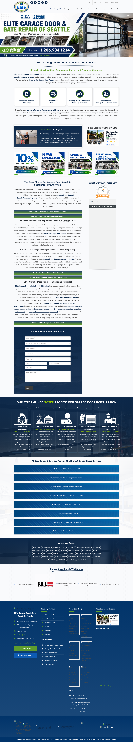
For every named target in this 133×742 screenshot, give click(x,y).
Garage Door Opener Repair (54, 649)
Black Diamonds (59, 547)
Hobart (37, 553)
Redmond (97, 556)
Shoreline (62, 559)
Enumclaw (87, 550)
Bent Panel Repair (51, 660)
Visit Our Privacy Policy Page (25, 643)
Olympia (31, 77)
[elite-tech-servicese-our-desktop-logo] (25, 608)
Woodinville (82, 559)
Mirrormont (61, 556)
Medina (37, 556)
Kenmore (46, 553)
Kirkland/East (49, 619)
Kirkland (56, 553)
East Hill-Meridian (74, 550)
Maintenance (49, 664)
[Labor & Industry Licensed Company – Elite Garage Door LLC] (44, 726)
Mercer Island (48, 556)
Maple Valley (96, 553)
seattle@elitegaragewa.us (26, 635)
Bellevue (47, 547)
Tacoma (23, 77)
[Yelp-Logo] (107, 724)
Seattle (17, 77)
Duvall (63, 550)
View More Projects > (107, 686)
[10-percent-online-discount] (26, 152)
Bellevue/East (49, 615)
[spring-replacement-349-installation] (80, 152)
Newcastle (72, 556)
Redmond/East (50, 623)
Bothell (70, 547)
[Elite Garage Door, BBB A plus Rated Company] (86, 723)
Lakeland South (83, 553)
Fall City (97, 550)
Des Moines (53, 550)
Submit (28, 388)
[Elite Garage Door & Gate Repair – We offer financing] (66, 726)
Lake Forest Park (68, 553)
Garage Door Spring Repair (54, 645)
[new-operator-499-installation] (53, 152)
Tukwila (71, 559)
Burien (95, 547)
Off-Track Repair (50, 656)
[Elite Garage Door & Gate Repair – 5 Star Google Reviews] (107, 614)
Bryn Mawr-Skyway (83, 547)
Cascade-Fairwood (38, 550)
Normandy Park (84, 556)
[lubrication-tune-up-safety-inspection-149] (107, 152)
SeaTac (52, 559)
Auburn (37, 547)
